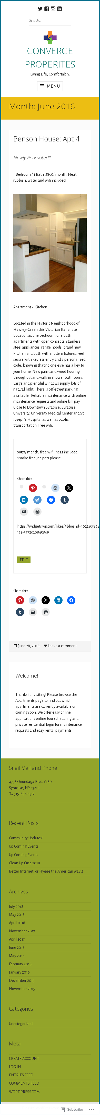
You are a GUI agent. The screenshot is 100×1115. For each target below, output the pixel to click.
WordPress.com (24, 1092)
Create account (24, 1059)
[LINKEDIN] (59, 8)
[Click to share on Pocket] (21, 486)
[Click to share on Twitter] (69, 488)
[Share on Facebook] (51, 500)
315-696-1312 (24, 794)
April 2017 (17, 939)
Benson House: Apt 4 (46, 138)
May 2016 (17, 956)
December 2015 (22, 980)
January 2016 (19, 972)
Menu (53, 86)
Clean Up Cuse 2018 (24, 863)
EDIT (24, 560)
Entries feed (21, 1075)
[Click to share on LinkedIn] (24, 500)
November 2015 (22, 989)
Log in (15, 1067)
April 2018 (17, 923)
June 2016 (17, 947)
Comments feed (24, 1083)
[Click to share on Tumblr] (65, 500)
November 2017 (22, 931)
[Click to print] (37, 512)
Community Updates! (26, 838)
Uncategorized (21, 1024)
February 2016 (20, 964)
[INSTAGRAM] (53, 8)
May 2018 (17, 915)
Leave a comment (62, 646)
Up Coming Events (23, 846)
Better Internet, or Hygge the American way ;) (46, 871)
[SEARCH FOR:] (50, 20)
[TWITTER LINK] (40, 8)
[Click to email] (24, 512)
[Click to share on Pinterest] (33, 488)
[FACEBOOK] (46, 8)
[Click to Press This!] (37, 500)
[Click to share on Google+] (44, 486)
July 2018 (16, 907)
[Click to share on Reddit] (55, 488)
